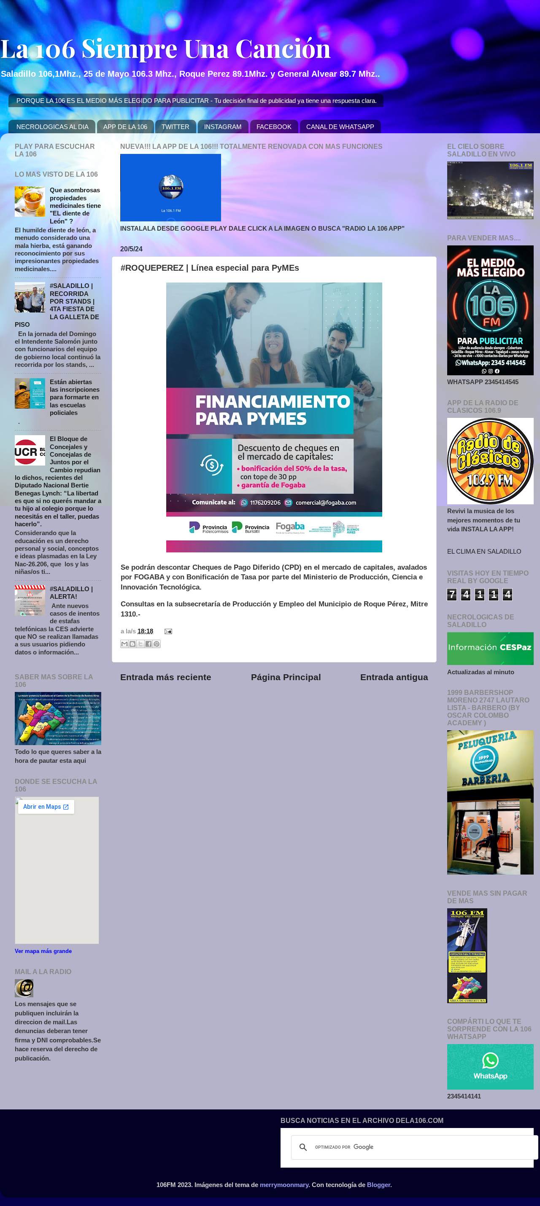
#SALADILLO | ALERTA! (71, 592)
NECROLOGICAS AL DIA (52, 126)
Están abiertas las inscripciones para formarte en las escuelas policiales (75, 397)
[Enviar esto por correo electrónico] (124, 644)
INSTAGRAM (223, 126)
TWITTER (175, 126)
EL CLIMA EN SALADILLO (484, 551)
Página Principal (286, 677)
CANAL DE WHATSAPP (340, 126)
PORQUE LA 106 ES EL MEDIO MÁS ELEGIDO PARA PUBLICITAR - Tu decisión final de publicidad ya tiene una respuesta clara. (196, 100)
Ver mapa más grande (43, 951)
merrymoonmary (284, 1184)
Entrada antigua (394, 677)
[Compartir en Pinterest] (156, 644)
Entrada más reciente (165, 677)
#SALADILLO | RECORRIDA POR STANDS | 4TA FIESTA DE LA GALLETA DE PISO (57, 305)
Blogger (378, 1184)
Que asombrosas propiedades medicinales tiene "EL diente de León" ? (75, 205)
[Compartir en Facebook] (148, 644)
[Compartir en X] (140, 644)
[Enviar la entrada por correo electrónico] (166, 631)
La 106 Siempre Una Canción (165, 47)
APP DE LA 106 (125, 126)
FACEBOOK (274, 126)
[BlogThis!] (132, 644)
